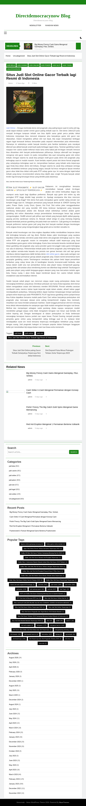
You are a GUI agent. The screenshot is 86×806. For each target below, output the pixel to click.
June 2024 (13, 714)
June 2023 (13, 760)
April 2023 (12, 770)
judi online (34, 65)
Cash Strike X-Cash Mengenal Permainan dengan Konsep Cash (33, 517)
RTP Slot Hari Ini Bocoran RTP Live (29, 598)
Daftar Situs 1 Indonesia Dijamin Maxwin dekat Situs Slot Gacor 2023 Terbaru (42, 562)
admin (10, 83)
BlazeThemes (64, 802)
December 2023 (15, 742)
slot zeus (69, 639)
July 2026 (12, 662)
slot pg (59, 634)
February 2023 (14, 779)
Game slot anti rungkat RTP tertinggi (22, 584)
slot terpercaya (19, 639)
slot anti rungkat (27, 625)
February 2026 (14, 672)
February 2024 (14, 732)
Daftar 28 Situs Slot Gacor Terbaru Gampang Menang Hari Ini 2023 (42, 553)
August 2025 (13, 686)
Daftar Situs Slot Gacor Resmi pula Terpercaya (61, 580)
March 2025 (13, 695)
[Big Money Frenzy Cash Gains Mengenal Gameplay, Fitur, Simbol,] (28, 47)
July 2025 (12, 690)
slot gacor (41, 625)
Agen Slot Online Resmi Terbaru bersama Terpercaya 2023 (43, 548)
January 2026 (14, 676)
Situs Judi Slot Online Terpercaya (59, 607)
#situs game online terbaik (56, 544)
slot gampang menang (64, 630)
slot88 (59, 621)
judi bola (11, 65)
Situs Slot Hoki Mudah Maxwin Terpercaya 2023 (27, 621)
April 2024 (12, 723)
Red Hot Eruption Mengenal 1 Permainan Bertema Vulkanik (52, 424)
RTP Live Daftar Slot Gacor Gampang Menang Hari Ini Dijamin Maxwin (42, 593)
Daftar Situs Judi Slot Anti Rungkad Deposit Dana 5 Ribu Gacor (43, 571)
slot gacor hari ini (57, 625)
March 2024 (13, 728)
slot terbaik (70, 634)
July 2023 (12, 756)
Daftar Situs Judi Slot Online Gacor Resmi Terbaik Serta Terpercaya (42, 575)
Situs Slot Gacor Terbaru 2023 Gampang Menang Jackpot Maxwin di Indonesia (43, 616)
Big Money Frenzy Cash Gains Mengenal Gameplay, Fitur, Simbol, (51, 45)
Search (73, 452)
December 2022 (15, 788)
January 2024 (14, 737)
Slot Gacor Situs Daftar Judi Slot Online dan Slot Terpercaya (32, 630)
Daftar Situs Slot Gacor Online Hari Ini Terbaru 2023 (25, 580)
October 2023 (14, 751)
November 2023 (15, 746)
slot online (12, 494)
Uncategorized (13, 69)
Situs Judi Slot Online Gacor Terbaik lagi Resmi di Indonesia (32, 338)
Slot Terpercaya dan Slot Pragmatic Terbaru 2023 (45, 639)
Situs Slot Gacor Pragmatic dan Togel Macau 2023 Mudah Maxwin (43, 612)
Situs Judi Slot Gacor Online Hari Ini (56, 598)
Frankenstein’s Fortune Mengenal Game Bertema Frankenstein (33, 531)
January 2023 (14, 784)
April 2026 (12, 667)
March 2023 (13, 774)
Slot (49, 621)
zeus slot (43, 643)
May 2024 (12, 718)
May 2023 (12, 765)
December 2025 (15, 681)
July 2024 (12, 709)
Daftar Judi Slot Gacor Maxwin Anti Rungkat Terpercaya (43, 557)
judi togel (67, 65)
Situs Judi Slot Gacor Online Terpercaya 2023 (30, 607)
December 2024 (15, 700)
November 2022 (15, 793)
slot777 (70, 621)
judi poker (45, 65)
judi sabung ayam (37, 589)
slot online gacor (52, 254)
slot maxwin (15, 634)
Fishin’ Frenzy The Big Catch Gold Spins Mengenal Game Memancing (35, 521)
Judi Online (10, 128)
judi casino (22, 65)
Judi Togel (64, 589)
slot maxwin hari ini (31, 634)
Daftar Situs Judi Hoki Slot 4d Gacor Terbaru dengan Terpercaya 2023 (42, 566)
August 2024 (13, 704)
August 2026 (13, 658)
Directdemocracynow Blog (43, 15)
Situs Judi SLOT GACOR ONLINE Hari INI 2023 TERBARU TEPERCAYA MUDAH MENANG (43, 603)
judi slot (57, 65)
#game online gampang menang (32, 544)
